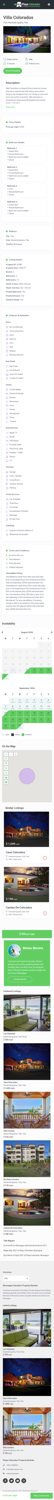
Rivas (24, 1037)
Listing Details (15, 260)
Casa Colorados (15, 852)
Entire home (12, 59)
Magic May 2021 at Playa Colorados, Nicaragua (23, 1250)
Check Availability (13, 71)
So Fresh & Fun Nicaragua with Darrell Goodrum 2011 (25, 1245)
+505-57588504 (12, 1465)
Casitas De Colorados (19, 907)
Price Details (15, 122)
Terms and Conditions (19, 550)
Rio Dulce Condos (11, 1179)
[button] (27, 776)
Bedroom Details (16, 142)
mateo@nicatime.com (14, 1469)
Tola (5, 22)
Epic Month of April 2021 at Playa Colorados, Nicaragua (26, 1255)
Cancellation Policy (14, 573)
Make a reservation (42, 1496)
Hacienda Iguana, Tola (18, 22)
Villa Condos (9, 1131)
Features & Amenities (19, 315)
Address (13, 231)
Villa (30, 59)
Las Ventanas (9, 1034)
